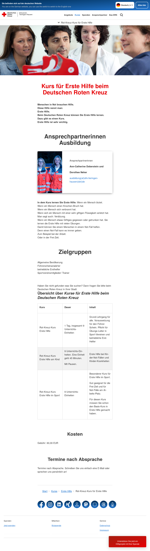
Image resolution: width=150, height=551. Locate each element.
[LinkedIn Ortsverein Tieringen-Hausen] (59, 504)
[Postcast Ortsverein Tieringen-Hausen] (112, 504)
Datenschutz (105, 525)
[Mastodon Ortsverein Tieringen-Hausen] (86, 504)
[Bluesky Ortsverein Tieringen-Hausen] (94, 504)
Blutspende (56, 525)
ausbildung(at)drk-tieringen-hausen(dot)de (84, 179)
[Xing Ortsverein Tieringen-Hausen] (68, 504)
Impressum (104, 530)
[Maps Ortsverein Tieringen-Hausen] (77, 504)
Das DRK (113, 15)
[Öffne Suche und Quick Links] (121, 15)
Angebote (68, 15)
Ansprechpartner (99, 15)
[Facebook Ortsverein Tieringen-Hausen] (41, 504)
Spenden (86, 15)
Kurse (77, 15)
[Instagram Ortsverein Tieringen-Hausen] (50, 504)
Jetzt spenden (9, 525)
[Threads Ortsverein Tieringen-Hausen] (103, 504)
